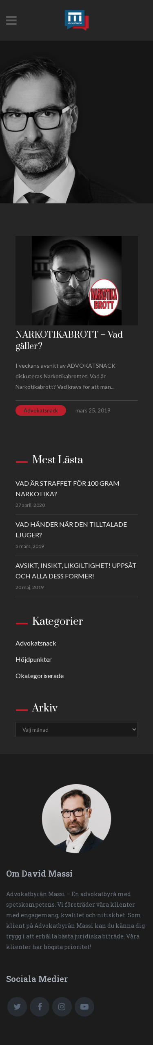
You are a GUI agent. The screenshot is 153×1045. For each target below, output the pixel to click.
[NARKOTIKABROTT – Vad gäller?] (77, 280)
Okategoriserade (40, 675)
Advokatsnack (41, 410)
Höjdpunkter (34, 659)
